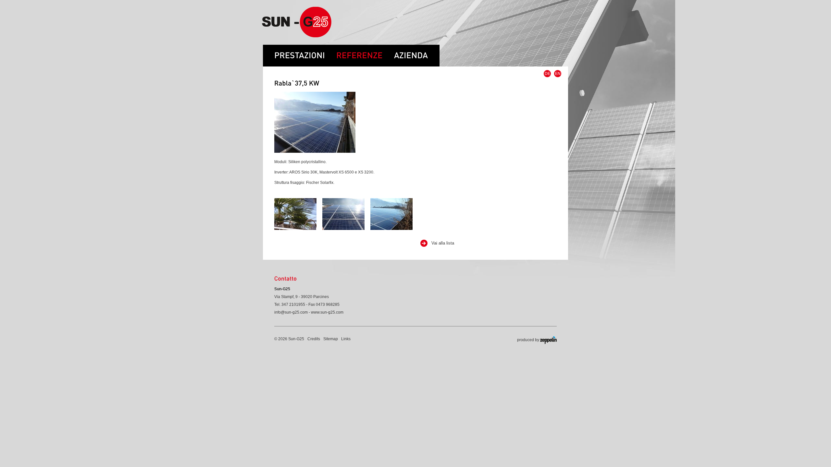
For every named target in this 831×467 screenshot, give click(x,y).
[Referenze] (365, 52)
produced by (528, 340)
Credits (313, 339)
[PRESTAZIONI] (299, 52)
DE (547, 73)
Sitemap (330, 339)
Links (346, 339)
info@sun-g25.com (291, 312)
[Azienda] (417, 52)
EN (558, 73)
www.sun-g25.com (327, 312)
